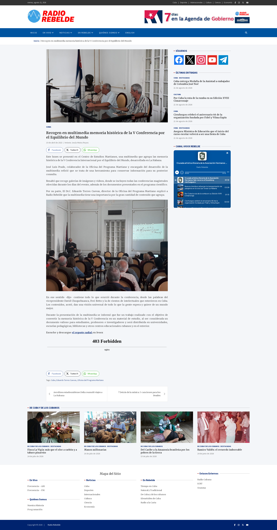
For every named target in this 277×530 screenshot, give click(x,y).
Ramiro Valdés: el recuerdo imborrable (219, 449)
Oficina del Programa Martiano (90, 380)
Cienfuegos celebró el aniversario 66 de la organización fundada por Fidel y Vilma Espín (200, 116)
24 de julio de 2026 (35, 456)
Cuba (175, 2)
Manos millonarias (95, 449)
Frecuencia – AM (36, 486)
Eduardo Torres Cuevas (66, 380)
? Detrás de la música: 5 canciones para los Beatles (139, 394)
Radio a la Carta (148, 502)
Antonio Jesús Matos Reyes (77, 142)
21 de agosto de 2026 (183, 88)
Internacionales (196, 2)
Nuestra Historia (35, 505)
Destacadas (184, 78)
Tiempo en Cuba (149, 486)
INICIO (33, 32)
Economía (228, 2)
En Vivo (47, 32)
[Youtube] (247, 2)
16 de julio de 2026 (92, 453)
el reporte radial (82, 332)
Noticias (65, 32)
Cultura (209, 2)
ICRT (199, 483)
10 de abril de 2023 (54, 142)
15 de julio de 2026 (149, 456)
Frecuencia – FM (36, 490)
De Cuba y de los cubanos (38, 446)
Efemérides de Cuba (151, 498)
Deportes (183, 2)
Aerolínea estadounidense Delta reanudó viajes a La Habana (78, 394)
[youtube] (212, 60)
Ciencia (218, 2)
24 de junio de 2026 (205, 453)
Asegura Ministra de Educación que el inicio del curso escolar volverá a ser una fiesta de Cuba (201, 133)
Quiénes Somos (108, 32)
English (130, 32)
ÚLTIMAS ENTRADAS (187, 72)
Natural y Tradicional (151, 490)
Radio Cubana (204, 479)
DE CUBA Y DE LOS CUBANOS (44, 407)
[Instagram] (239, 2)
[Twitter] (243, 2)
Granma (201, 488)
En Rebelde (84, 32)
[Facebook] (235, 2)
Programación (34, 509)
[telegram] (223, 60)
